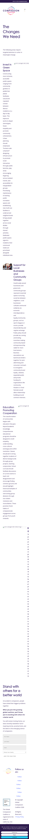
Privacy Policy (19, 817)
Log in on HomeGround (20, 1)
